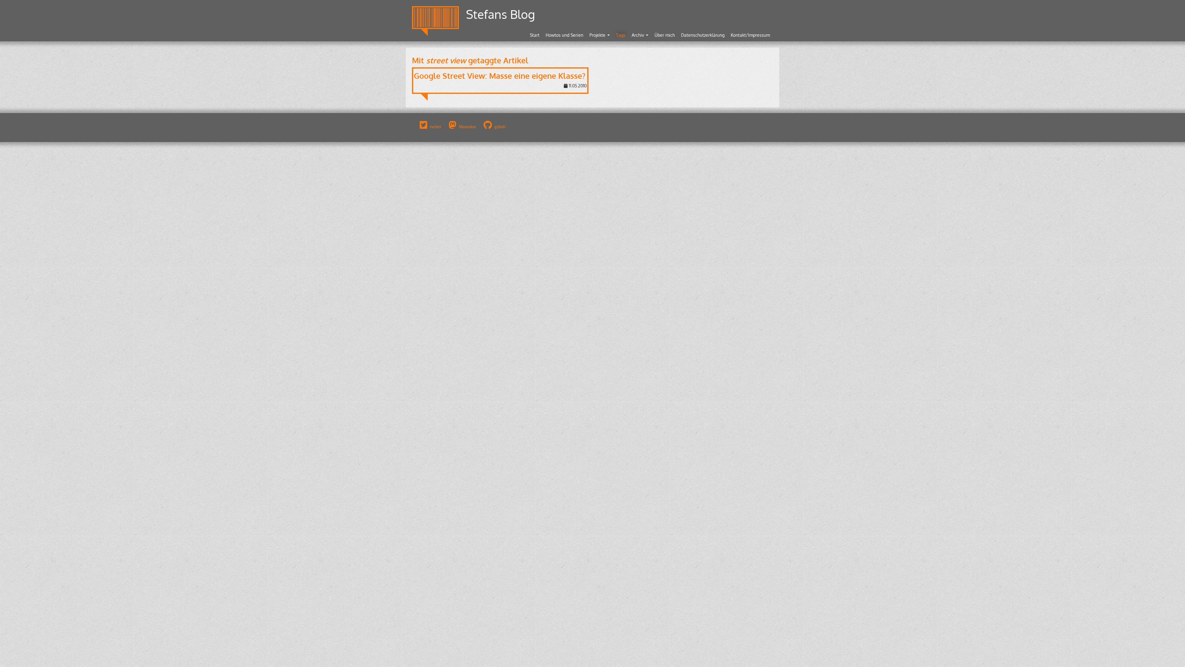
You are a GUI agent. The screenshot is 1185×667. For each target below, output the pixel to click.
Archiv (638, 35)
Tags (621, 35)
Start (534, 35)
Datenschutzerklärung (703, 35)
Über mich (665, 35)
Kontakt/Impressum (750, 35)
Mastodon (467, 126)
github (499, 126)
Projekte (598, 35)
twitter (435, 126)
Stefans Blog (500, 14)
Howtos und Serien (564, 35)
